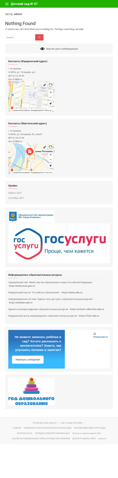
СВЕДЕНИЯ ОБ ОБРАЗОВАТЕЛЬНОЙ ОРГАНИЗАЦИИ (47, 427)
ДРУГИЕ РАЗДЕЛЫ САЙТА (84, 438)
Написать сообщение (28, 359)
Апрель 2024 (14, 192)
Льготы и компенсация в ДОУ (86, 433)
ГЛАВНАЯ (16, 427)
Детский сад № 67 (24, 4)
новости (102, 438)
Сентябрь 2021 (16, 197)
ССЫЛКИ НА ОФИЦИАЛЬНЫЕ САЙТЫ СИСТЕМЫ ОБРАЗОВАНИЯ (41, 438)
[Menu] (7, 4)
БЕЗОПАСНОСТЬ (24, 433)
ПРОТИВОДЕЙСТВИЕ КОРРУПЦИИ (90, 427)
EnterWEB (77, 422)
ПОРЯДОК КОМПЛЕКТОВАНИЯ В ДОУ (52, 433)
